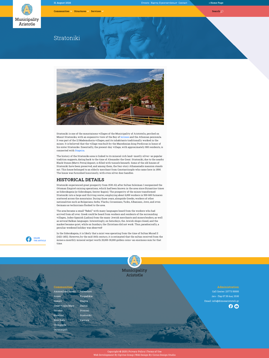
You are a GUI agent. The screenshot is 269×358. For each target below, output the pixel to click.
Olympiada (60, 324)
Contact (182, 2)
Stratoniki (85, 315)
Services (96, 11)
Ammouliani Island (65, 291)
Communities (61, 11)
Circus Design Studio (164, 354)
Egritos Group (125, 354)
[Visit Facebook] (231, 306)
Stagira (84, 300)
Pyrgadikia (86, 296)
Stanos (83, 305)
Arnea (57, 296)
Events (145, 2)
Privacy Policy (136, 351)
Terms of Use (154, 351)
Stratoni (84, 310)
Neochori (59, 315)
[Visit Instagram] (236, 306)
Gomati (58, 300)
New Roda (59, 320)
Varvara (84, 320)
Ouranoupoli (61, 329)
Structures (80, 11)
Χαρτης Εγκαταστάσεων (164, 2)
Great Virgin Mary (64, 305)
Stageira (79, 150)
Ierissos (124, 136)
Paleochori (86, 291)
